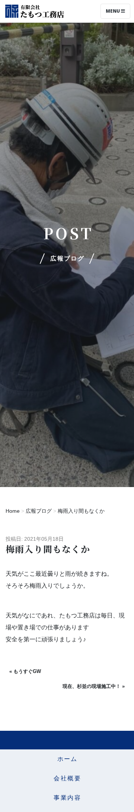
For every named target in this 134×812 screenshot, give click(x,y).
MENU (113, 11)
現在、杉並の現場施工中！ (92, 686)
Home (13, 511)
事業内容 (67, 797)
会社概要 (67, 778)
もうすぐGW (27, 671)
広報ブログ (39, 511)
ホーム (67, 759)
